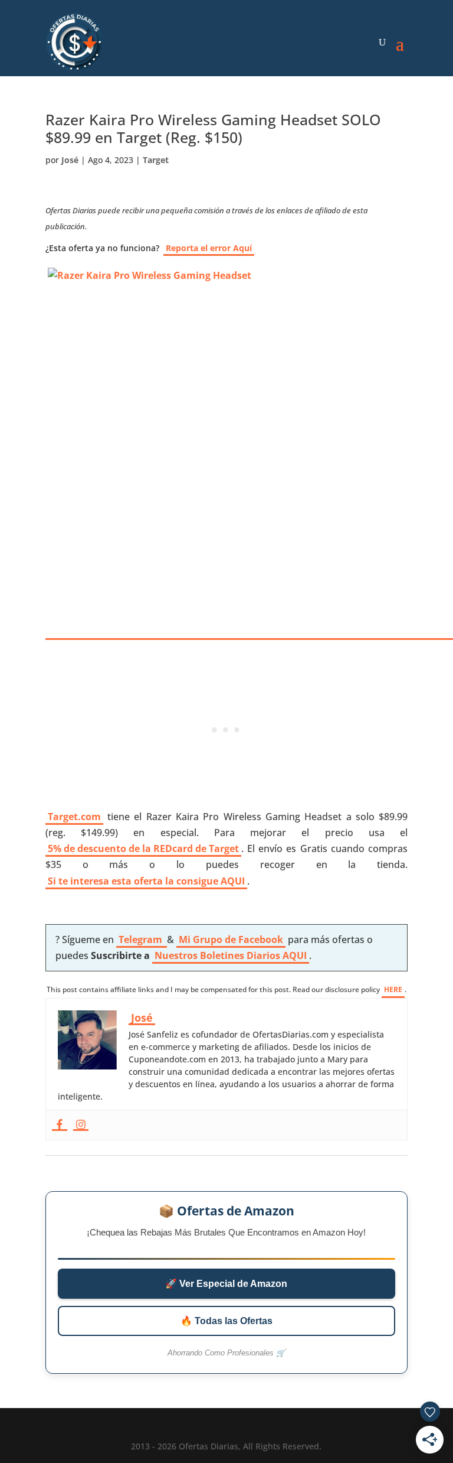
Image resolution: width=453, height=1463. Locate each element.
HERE (393, 989)
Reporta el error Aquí (209, 247)
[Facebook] (59, 1125)
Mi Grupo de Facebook (231, 939)
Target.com (74, 816)
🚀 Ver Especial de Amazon (226, 1284)
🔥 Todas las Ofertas (226, 1321)
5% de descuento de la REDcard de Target (143, 848)
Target (156, 159)
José (69, 159)
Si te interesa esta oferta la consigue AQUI (146, 880)
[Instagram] (80, 1125)
